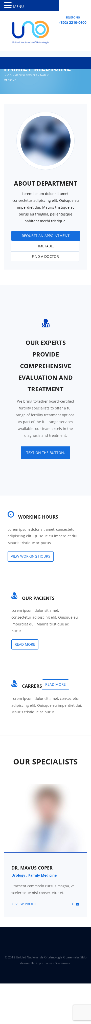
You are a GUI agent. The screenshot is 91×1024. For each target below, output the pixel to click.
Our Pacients (38, 598)
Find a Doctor (45, 256)
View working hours (30, 556)
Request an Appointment (46, 235)
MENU (18, 6)
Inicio (8, 75)
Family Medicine (42, 875)
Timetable (45, 246)
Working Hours (38, 517)
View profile (26, 903)
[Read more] (16, 591)
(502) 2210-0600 (72, 22)
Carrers (32, 686)
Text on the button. (45, 452)
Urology (18, 875)
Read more (25, 644)
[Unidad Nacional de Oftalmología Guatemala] (29, 33)
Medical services (26, 75)
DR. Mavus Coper (32, 868)
